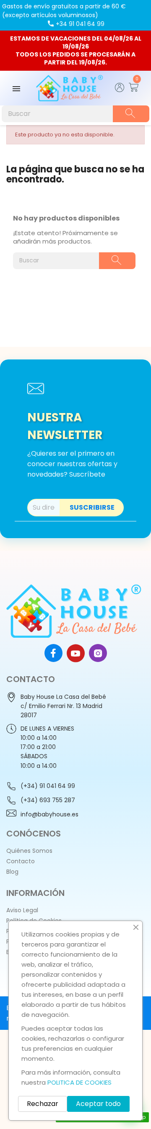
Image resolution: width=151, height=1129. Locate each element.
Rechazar (42, 1103)
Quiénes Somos (29, 851)
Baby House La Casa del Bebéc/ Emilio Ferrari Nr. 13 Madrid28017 (63, 706)
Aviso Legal (22, 910)
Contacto (20, 861)
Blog (12, 871)
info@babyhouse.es (49, 814)
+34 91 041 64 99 (80, 24)
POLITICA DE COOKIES (79, 1082)
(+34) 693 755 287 (48, 800)
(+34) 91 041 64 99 (48, 786)
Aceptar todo (98, 1103)
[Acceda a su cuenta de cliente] (120, 90)
